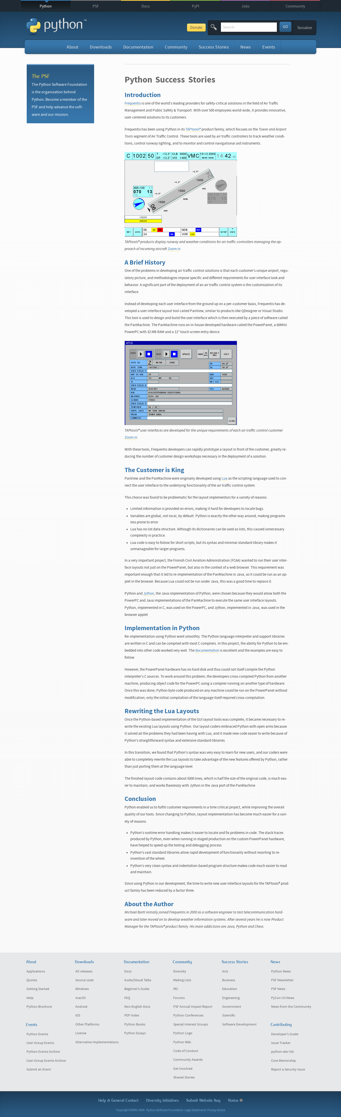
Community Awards (188, 1060)
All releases (83, 971)
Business (228, 980)
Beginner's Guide (136, 989)
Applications (35, 971)
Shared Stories (184, 1077)
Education (229, 989)
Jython (148, 593)
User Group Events (40, 1043)
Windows (82, 989)
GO (285, 27)
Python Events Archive (43, 1052)
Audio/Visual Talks (137, 980)
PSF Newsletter (282, 980)
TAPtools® (193, 129)
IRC (175, 989)
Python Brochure (39, 1007)
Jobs (245, 6)
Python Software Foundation (164, 1110)
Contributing (281, 1024)
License (80, 1033)
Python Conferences (188, 1015)
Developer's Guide (284, 1034)
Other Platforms (87, 1024)
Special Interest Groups (190, 1024)
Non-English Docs (137, 1007)
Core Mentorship (283, 1061)
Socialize (304, 28)
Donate (196, 27)
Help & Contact (118, 1100)
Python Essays (135, 1033)
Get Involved (182, 1069)
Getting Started (37, 989)
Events (268, 47)
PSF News (278, 989)
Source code (84, 980)
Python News (281, 971)
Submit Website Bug (203, 1100)
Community (295, 6)
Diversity (179, 971)
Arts (225, 971)
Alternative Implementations (97, 1042)
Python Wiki (182, 1042)
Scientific (228, 1015)
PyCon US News (282, 998)
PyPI (195, 6)
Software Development (239, 1024)
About (72, 47)
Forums (179, 998)
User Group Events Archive (46, 1061)
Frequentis (133, 103)
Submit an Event (38, 1069)
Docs (146, 6)
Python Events (37, 1034)
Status (234, 1100)
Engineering (231, 998)
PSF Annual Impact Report (192, 1007)
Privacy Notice (216, 1110)
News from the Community (291, 1007)
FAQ (127, 998)
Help (29, 998)
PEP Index (131, 1015)
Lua (224, 478)
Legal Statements (195, 1110)
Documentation (138, 47)
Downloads (101, 47)
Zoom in (174, 249)
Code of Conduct (185, 1051)
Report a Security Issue (288, 1069)
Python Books (134, 1024)
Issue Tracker (281, 1043)
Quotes (31, 980)
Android (81, 1007)
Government (231, 1007)
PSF (96, 6)
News (245, 47)
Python (46, 6)
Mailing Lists (182, 980)
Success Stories (214, 47)
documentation (207, 650)
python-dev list (282, 1052)
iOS (77, 1015)
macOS (80, 998)
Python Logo (182, 1033)
